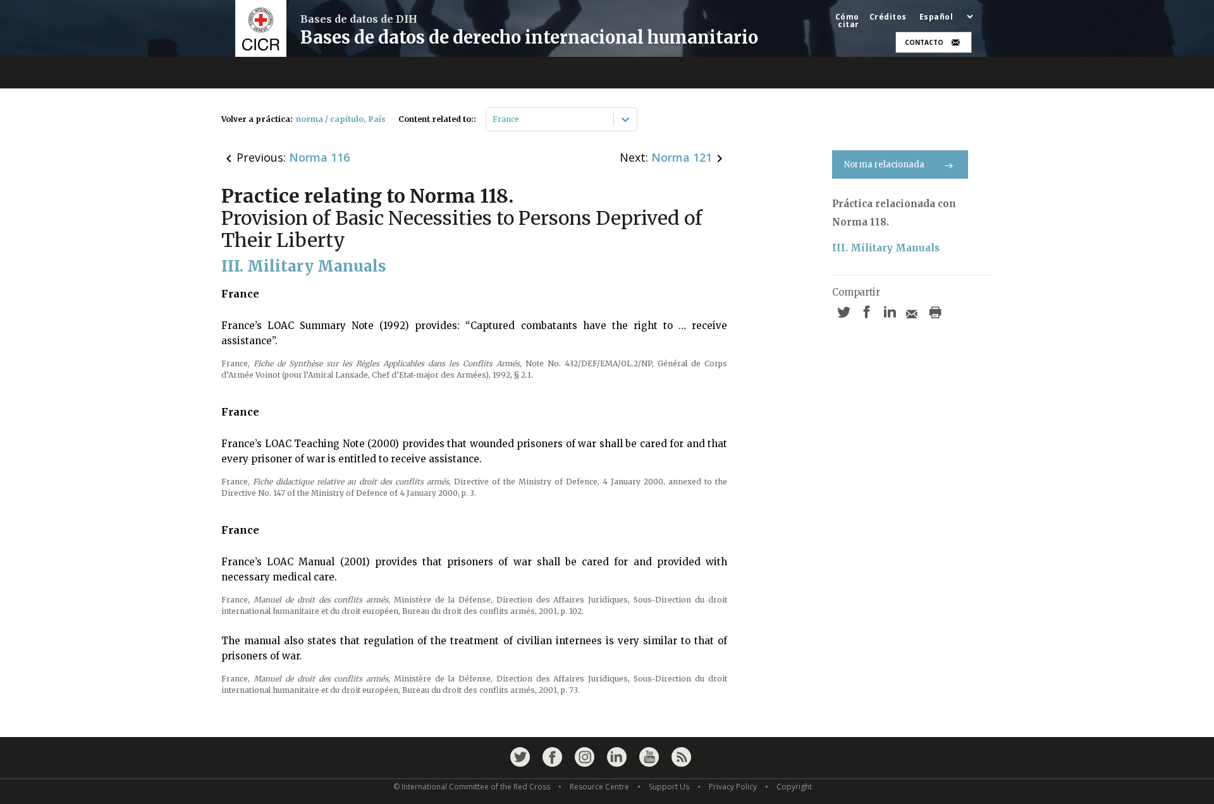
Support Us (669, 786)
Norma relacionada (884, 164)
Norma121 (681, 157)
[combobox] (493, 119)
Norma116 (319, 157)
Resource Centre (599, 786)
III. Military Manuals (886, 248)
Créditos (888, 17)
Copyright (794, 786)
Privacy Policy (733, 786)
